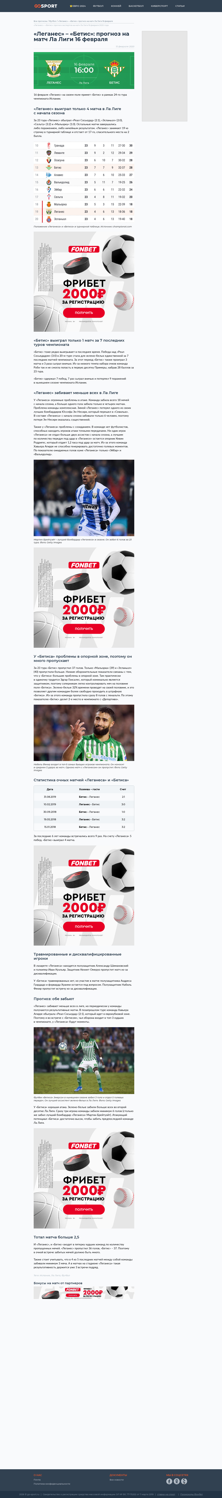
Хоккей (116, 6)
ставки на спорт (166, 1494)
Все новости (117, 1479)
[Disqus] (84, 1340)
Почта (37, 1479)
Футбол (98, 6)
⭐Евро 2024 (78, 6)
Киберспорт (159, 6)
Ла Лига (56, 1275)
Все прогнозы (40, 21)
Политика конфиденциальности (52, 1483)
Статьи (180, 6)
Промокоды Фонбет (191, 1494)
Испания (45, 1275)
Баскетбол (136, 6)
